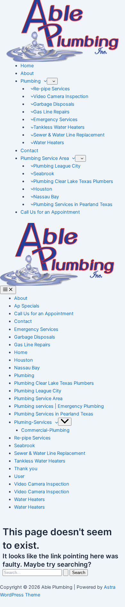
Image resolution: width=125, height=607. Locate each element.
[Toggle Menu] (52, 81)
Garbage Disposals (53, 104)
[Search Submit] (65, 572)
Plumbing (31, 81)
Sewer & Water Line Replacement (68, 135)
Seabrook (43, 173)
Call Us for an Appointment (50, 212)
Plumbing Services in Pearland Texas (73, 204)
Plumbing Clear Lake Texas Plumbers (73, 181)
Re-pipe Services (51, 89)
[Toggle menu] (64, 422)
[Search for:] (36, 572)
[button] (44, 81)
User (19, 476)
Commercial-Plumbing (45, 430)
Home (27, 66)
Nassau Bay (46, 197)
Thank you (25, 469)
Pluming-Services (33, 422)
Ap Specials (26, 306)
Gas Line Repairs (51, 112)
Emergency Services (55, 119)
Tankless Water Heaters (59, 127)
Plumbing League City (56, 166)
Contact (29, 150)
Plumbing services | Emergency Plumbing (59, 406)
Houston (42, 189)
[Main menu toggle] (8, 290)
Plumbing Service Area (45, 158)
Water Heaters (48, 142)
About (27, 73)
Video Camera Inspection (60, 96)
